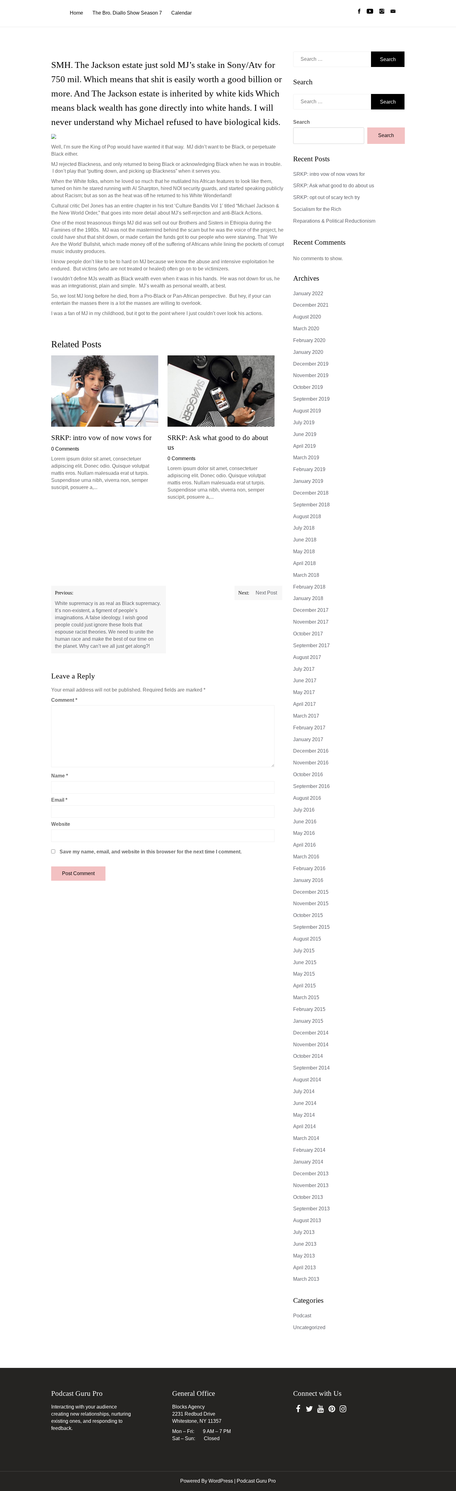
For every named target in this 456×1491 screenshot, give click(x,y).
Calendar (181, 13)
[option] (104, 424)
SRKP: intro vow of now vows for (101, 438)
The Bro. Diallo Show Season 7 (127, 13)
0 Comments (65, 449)
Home (76, 13)
